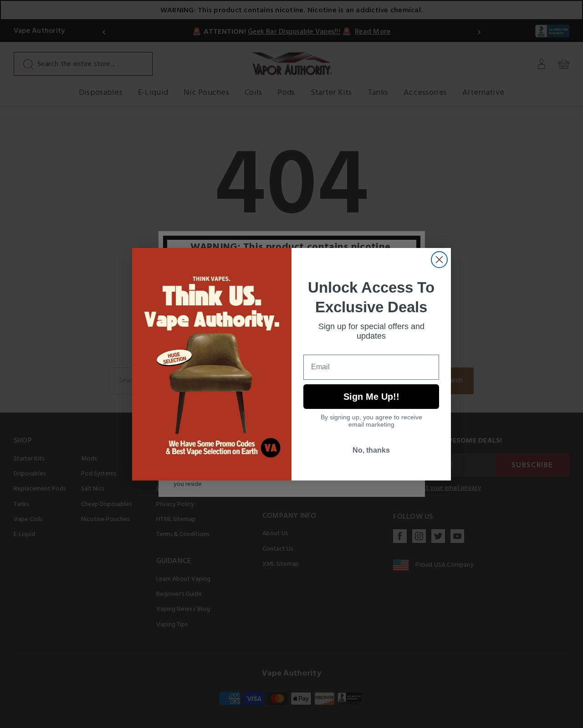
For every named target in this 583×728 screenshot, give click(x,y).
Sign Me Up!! (371, 397)
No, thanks (371, 450)
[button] (582, 721)
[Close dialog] (439, 260)
